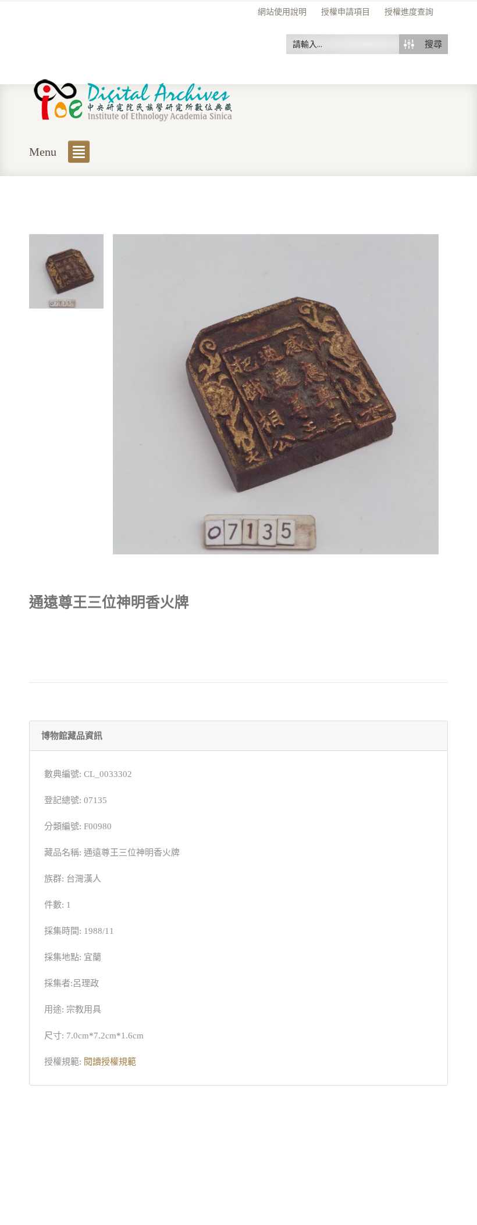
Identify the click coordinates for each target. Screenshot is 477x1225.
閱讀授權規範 (110, 1061)
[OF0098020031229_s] (66, 270)
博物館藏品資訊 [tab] (71, 735)
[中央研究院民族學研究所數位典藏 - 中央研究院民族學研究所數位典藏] (133, 98)
